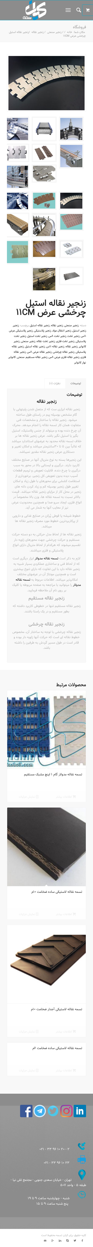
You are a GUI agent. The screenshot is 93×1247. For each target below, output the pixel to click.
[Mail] (45, 1241)
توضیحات (75, 383)
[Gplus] (52, 1241)
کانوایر (12, 357)
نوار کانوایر (80, 362)
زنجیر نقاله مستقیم (36, 357)
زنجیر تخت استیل (37, 336)
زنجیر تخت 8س (57, 336)
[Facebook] (82, 1241)
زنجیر (16, 325)
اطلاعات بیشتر (64, 797)
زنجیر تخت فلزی (65, 341)
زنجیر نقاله (37, 32)
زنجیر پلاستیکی (42, 330)
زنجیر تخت (73, 336)
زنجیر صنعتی (54, 32)
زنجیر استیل (79, 330)
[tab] (75, 384)
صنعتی (21, 357)
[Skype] (67, 1241)
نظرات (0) (55, 383)
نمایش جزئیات (27, 797)
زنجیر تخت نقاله (45, 341)
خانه (69, 32)
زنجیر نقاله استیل (40, 325)
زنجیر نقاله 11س (55, 346)
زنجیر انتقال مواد (61, 330)
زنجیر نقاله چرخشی (63, 352)
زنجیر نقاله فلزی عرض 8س (64, 357)
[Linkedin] (60, 1241)
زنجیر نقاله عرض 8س (39, 352)
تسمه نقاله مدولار (46, 558)
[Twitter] (75, 1241)
